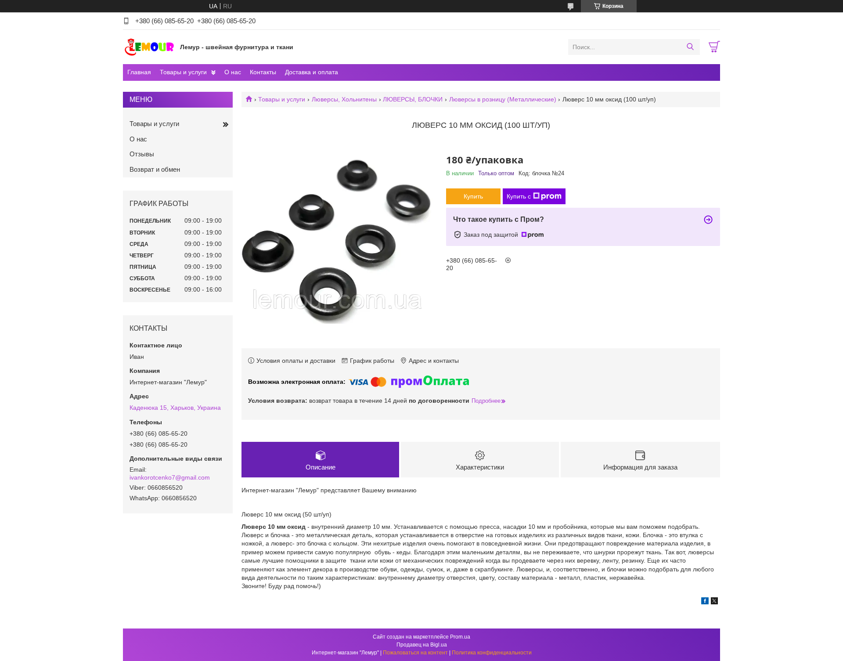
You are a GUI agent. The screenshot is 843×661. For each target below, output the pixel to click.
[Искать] (690, 47)
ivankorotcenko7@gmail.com (170, 477)
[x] (714, 602)
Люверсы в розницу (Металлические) (502, 99)
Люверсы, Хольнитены (344, 99)
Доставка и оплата (311, 72)
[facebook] (705, 602)
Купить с (519, 196)
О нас (232, 72)
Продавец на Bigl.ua (421, 645)
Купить (473, 196)
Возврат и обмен (155, 169)
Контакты (263, 72)
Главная (139, 72)
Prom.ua (460, 637)
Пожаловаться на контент (415, 653)
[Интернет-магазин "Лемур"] (149, 46)
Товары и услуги (183, 72)
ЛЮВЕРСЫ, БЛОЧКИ (413, 99)
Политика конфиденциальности (492, 653)
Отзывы (142, 154)
